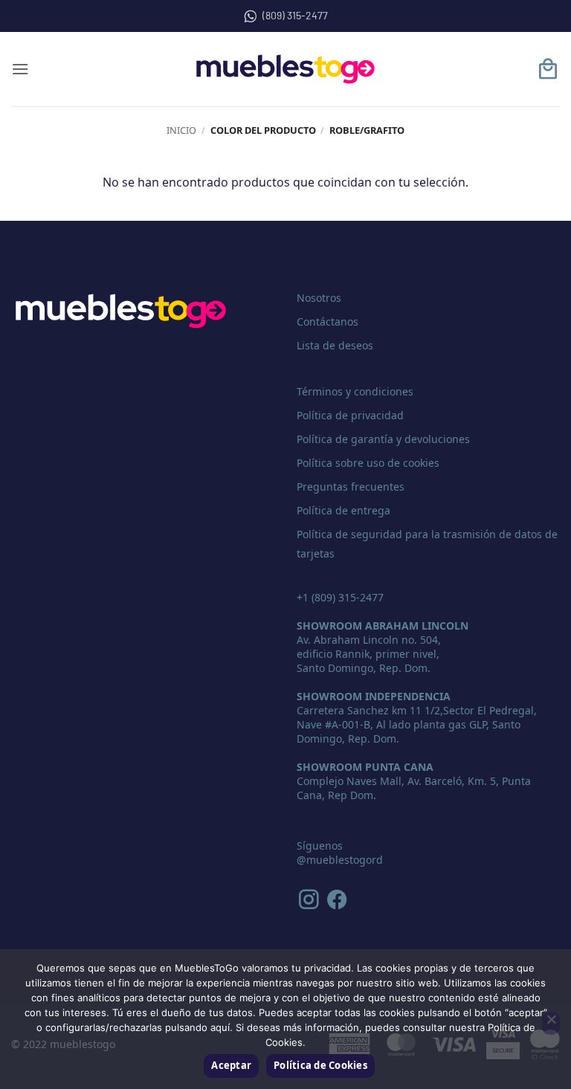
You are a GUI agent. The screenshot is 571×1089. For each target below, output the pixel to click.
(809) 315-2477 (295, 15)
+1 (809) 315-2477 (340, 597)
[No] (551, 1023)
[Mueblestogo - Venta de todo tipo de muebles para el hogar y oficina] (285, 69)
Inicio (181, 130)
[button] (20, 69)
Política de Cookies (320, 1065)
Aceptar (231, 1065)
